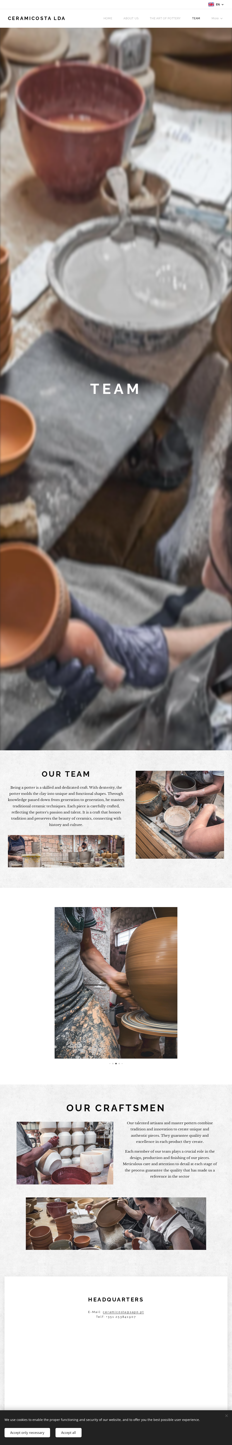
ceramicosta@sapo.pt (123, 1312)
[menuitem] (110, 18)
